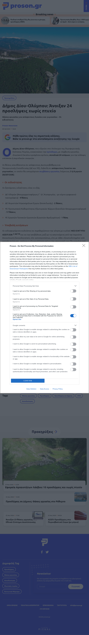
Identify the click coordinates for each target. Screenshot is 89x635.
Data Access (44, 389)
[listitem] (44, 286)
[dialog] (44, 317)
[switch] (73, 291)
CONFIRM (28, 381)
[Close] (84, 246)
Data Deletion (31, 389)
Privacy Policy (58, 389)
